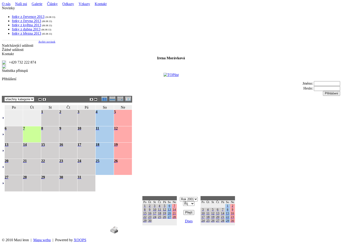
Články (52, 4)
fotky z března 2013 (26, 33)
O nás (6, 4)
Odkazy (68, 4)
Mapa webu (42, 240)
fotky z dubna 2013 (26, 29)
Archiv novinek (46, 41)
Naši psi (21, 4)
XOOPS (80, 240)
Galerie (37, 4)
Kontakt (101, 4)
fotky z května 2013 (26, 25)
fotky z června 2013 (26, 21)
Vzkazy (84, 4)
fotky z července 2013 (28, 17)
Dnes (189, 221)
